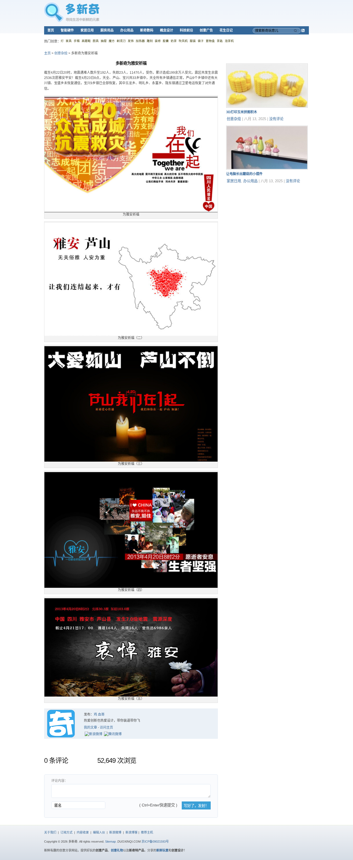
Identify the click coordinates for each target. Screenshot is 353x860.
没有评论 (276, 119)
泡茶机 (229, 41)
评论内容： (59, 781)
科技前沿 (186, 30)
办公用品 (126, 30)
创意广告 (206, 30)
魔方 (112, 41)
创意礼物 (117, 850)
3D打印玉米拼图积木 (241, 112)
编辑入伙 (99, 832)
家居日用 (87, 30)
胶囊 (166, 41)
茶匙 (220, 41)
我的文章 (90, 727)
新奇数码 (146, 30)
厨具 (96, 41)
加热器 (140, 41)
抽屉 (104, 41)
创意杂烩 (61, 53)
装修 (158, 41)
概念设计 (166, 30)
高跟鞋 (86, 41)
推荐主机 (147, 832)
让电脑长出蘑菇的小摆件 (244, 174)
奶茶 (174, 41)
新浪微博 (115, 832)
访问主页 (106, 727)
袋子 (201, 41)
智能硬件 (67, 30)
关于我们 (50, 832)
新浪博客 (131, 832)
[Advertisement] (267, 222)
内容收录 (83, 832)
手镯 (77, 41)
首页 (50, 30)
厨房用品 (107, 30)
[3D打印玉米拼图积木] (267, 107)
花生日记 (226, 30)
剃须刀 (121, 41)
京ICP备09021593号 (155, 841)
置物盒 (210, 41)
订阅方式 (66, 832)
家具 (69, 41)
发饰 (131, 41)
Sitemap (110, 841)
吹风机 (183, 41)
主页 (47, 53)
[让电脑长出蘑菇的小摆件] (267, 168)
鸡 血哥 (99, 714)
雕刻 (150, 41)
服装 (193, 41)
